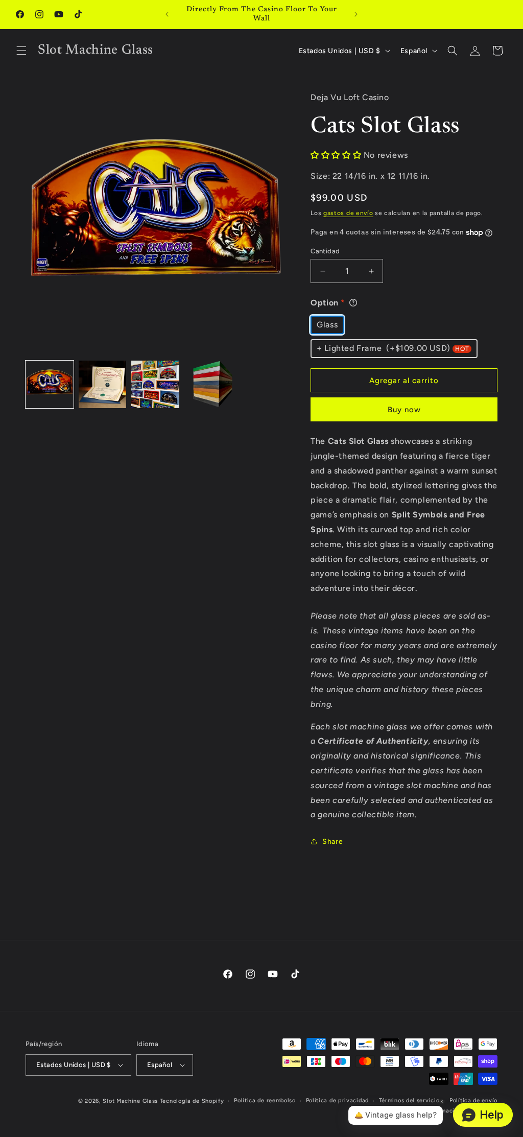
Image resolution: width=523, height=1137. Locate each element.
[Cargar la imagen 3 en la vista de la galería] (155, 385)
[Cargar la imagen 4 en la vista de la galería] (208, 385)
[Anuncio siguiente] (356, 14)
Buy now (404, 409)
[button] (21, 50)
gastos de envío (348, 213)
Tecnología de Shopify (192, 1101)
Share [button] (332, 841)
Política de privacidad (337, 1100)
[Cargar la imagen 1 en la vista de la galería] (50, 385)
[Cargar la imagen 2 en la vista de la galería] (103, 385)
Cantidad (325, 251)
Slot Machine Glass (130, 1101)
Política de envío (473, 1100)
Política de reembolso (265, 1100)
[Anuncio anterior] (167, 14)
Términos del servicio (409, 1100)
